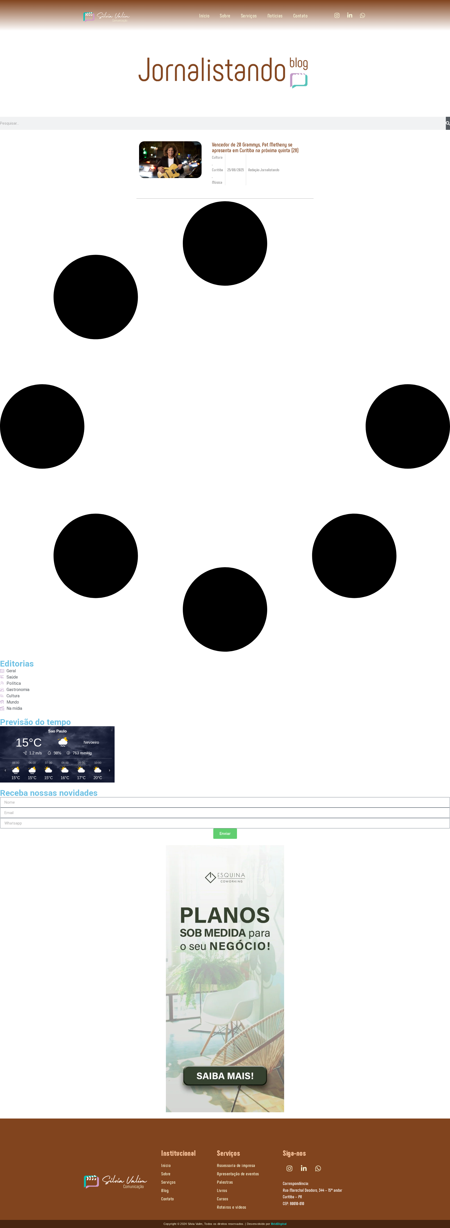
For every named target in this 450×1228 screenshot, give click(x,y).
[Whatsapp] (362, 15)
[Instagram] (337, 15)
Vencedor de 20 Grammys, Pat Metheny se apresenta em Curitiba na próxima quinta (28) (255, 147)
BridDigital (278, 1223)
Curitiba (217, 169)
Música (217, 182)
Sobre (225, 15)
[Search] (448, 123)
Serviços (249, 15)
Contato (300, 15)
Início (204, 15)
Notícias (275, 15)
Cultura (217, 157)
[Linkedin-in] (349, 15)
